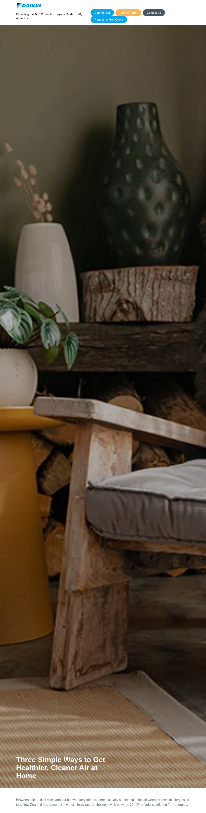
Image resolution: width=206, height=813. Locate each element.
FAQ (79, 14)
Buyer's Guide (64, 14)
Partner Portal (128, 12)
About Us (22, 18)
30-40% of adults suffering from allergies (158, 804)
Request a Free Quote (109, 19)
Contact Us (154, 12)
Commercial (102, 12)
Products (46, 14)
